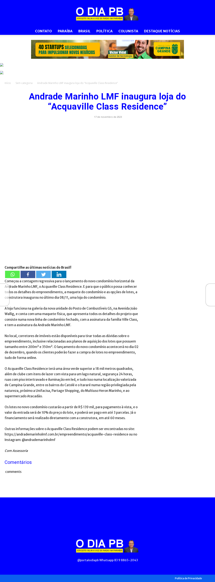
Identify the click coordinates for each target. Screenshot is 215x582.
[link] (107, 49)
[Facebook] (28, 274)
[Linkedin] (59, 274)
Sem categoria (24, 83)
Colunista (128, 31)
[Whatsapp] (12, 274)
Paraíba (65, 31)
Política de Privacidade (188, 578)
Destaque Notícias (162, 31)
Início (8, 83)
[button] (205, 31)
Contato (43, 31)
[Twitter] (43, 274)
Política (104, 31)
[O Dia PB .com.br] (107, 14)
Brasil (84, 31)
